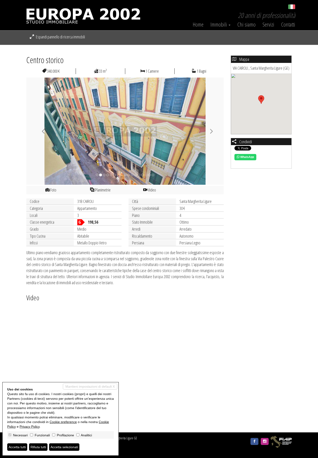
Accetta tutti (17, 447)
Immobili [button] (219, 24)
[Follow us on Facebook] (254, 441)
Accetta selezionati (64, 447)
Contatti (288, 24)
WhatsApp (247, 157)
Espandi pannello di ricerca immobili (60, 37)
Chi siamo (246, 24)
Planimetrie (102, 190)
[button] (41, 131)
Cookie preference (63, 422)
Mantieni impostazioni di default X (90, 386)
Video (151, 190)
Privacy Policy (30, 426)
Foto (53, 190)
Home (198, 24)
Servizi (268, 24)
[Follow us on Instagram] (265, 441)
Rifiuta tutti (38, 447)
